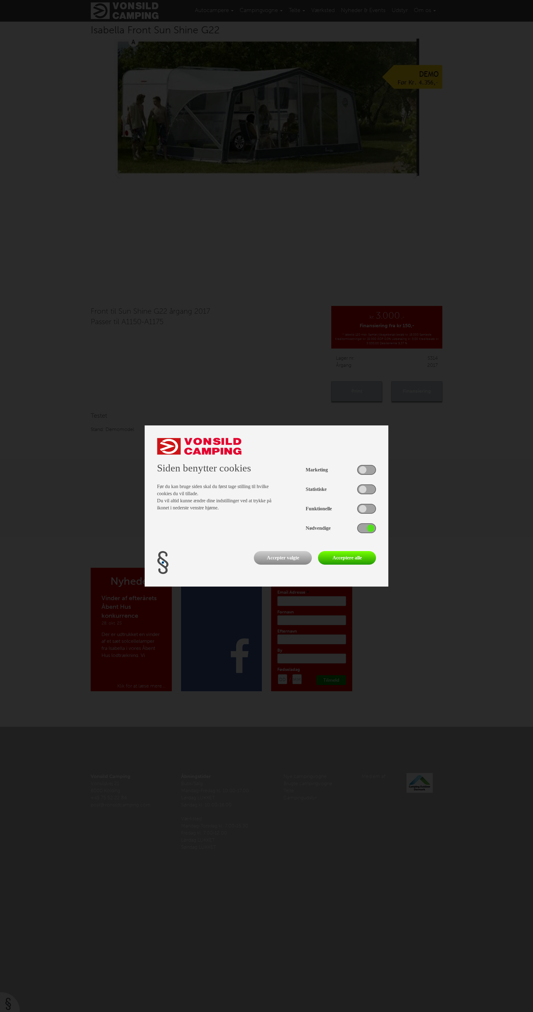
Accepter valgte (283, 557)
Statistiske (316, 489)
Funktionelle (319, 508)
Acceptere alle (347, 557)
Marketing (317, 469)
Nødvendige (318, 528)
